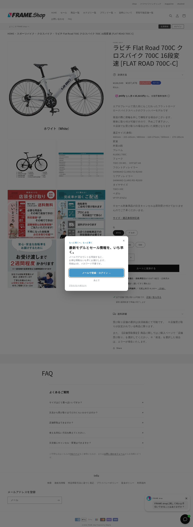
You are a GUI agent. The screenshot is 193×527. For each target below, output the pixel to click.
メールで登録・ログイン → (96, 272)
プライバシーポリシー (78, 285)
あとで (97, 280)
